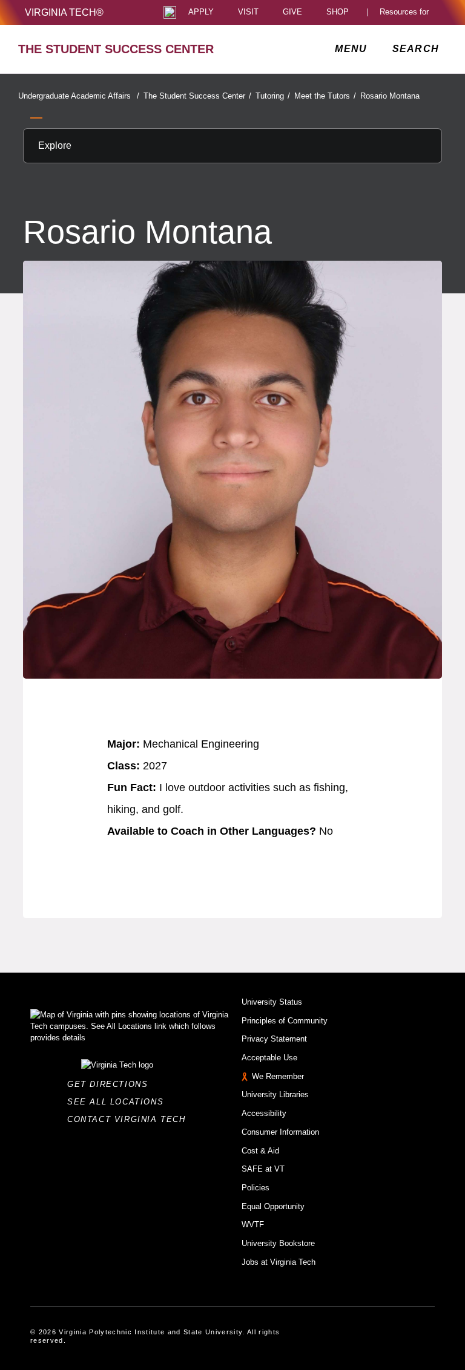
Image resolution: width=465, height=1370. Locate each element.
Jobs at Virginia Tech (278, 1262)
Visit (248, 12)
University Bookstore (278, 1243)
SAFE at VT (263, 1168)
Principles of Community (285, 1020)
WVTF (253, 1224)
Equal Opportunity (273, 1206)
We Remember (278, 1076)
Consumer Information (280, 1132)
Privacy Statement (274, 1038)
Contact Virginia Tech (130, 1119)
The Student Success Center (197, 95)
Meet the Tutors (325, 95)
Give (292, 12)
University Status (272, 1001)
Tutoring (273, 95)
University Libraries (275, 1094)
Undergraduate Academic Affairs (78, 95)
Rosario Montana (390, 95)
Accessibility (264, 1113)
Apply (201, 12)
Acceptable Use (269, 1057)
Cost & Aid (260, 1150)
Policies (255, 1187)
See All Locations (118, 1101)
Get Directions (111, 1084)
